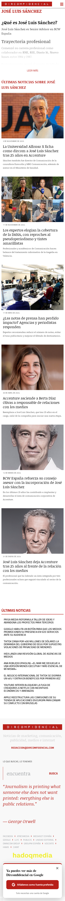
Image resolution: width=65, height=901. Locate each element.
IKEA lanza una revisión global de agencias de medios (32, 655)
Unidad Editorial (45, 840)
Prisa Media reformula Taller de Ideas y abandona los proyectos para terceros (29, 621)
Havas (6, 847)
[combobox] (24, 773)
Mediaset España (42, 836)
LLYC (17, 840)
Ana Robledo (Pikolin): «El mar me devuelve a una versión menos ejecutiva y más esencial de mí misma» (33, 666)
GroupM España (32, 843)
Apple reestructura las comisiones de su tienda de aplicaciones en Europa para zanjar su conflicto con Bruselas (32, 700)
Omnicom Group (11, 843)
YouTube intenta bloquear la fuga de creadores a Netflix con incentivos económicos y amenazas (27, 688)
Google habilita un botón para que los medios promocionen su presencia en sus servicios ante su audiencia (33, 632)
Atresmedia (23, 836)
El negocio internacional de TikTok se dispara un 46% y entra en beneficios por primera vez (32, 677)
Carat (16, 847)
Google (7, 840)
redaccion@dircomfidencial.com (32, 747)
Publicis (27, 840)
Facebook (8, 836)
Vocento (49, 843)
